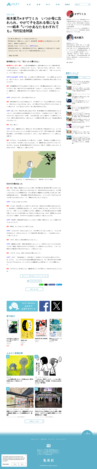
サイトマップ (51, 439)
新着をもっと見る (34, 421)
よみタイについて (35, 439)
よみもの (72, 77)
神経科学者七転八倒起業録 (41, 338)
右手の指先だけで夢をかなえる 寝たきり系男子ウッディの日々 (13, 340)
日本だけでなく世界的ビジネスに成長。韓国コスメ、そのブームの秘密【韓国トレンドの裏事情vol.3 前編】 (48, 413)
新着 (28, 4)
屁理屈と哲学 (24, 340)
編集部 (67, 4)
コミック (84, 77)
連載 (38, 4)
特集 (57, 4)
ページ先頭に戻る (87, 435)
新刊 (48, 4)
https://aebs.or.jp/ (48, 454)
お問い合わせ (44, 439)
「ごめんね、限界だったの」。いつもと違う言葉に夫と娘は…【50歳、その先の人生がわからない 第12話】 (48, 380)
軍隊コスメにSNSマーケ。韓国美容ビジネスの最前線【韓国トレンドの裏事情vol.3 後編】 (20, 413)
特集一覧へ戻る (34, 289)
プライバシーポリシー (61, 439)
